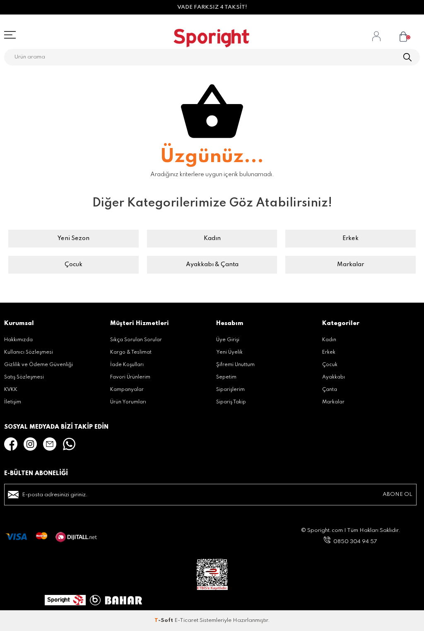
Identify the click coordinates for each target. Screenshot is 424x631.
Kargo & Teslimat (131, 352)
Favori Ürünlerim (130, 377)
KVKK (10, 389)
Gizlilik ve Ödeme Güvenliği (38, 364)
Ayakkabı (333, 377)
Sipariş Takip (231, 402)
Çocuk (73, 264)
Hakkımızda (18, 339)
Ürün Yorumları (128, 402)
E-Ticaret (186, 620)
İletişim (12, 402)
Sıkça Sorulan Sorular (136, 339)
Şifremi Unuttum (235, 364)
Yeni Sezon (73, 238)
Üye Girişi (227, 339)
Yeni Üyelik (229, 352)
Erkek (350, 238)
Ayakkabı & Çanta (212, 264)
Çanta (329, 389)
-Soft (164, 620)
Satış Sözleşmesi (24, 377)
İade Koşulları (127, 364)
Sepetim (226, 377)
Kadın (212, 238)
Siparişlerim (230, 389)
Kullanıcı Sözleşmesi (28, 352)
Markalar (350, 264)
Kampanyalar (127, 389)
